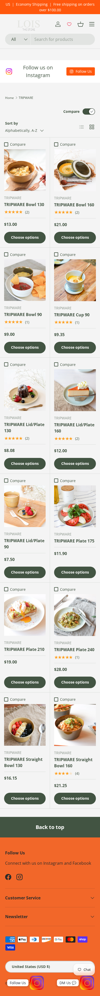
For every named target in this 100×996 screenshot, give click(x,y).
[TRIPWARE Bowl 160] (75, 170)
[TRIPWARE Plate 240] (75, 615)
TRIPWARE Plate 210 (24, 649)
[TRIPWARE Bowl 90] (25, 280)
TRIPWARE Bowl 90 (23, 314)
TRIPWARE (26, 98)
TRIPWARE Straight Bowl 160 (73, 763)
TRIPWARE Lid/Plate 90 (24, 544)
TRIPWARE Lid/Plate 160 (74, 428)
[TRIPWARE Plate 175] (75, 506)
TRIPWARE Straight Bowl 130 (23, 762)
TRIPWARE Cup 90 (71, 315)
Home (9, 98)
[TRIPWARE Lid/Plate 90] (25, 506)
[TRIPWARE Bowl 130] (25, 170)
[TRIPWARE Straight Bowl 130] (25, 725)
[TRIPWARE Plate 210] (25, 615)
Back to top (50, 827)
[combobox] (50, 39)
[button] (80, 24)
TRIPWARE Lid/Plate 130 (24, 428)
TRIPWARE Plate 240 (74, 649)
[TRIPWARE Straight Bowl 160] (75, 725)
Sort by (11, 123)
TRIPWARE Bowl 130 (24, 204)
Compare (71, 111)
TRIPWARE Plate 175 (74, 541)
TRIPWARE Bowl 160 (74, 205)
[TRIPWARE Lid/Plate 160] (75, 390)
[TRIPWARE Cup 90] (75, 280)
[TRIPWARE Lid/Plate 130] (25, 390)
